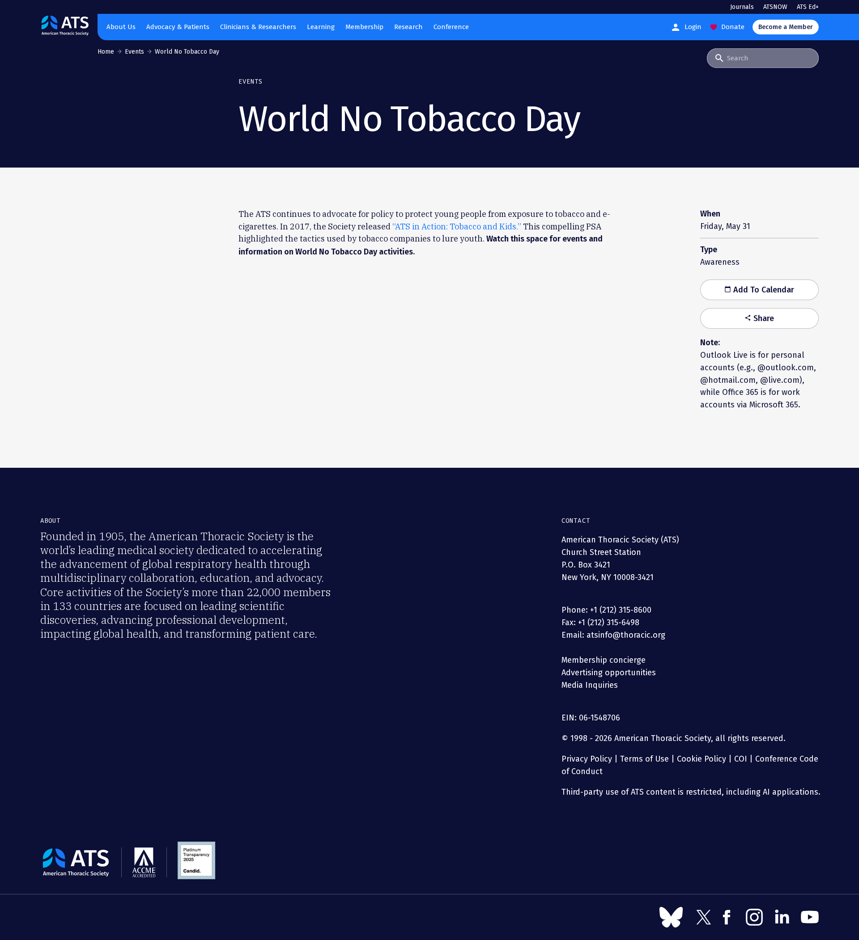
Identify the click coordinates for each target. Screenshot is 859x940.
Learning (321, 27)
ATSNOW (775, 7)
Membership (364, 27)
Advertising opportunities (608, 672)
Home (106, 51)
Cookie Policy (701, 759)
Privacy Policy (586, 759)
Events (134, 51)
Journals (742, 7)
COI (740, 759)
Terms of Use (644, 759)
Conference (451, 27)
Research (408, 27)
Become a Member (785, 27)
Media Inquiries (589, 685)
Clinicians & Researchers (258, 27)
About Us (121, 27)
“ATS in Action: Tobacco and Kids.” (456, 226)
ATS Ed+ (808, 7)
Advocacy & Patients (177, 27)
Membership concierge (603, 660)
